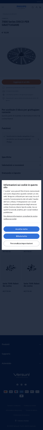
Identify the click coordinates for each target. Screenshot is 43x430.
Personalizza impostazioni (21, 243)
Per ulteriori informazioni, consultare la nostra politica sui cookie (20, 217)
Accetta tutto (21, 229)
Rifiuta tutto (21, 236)
